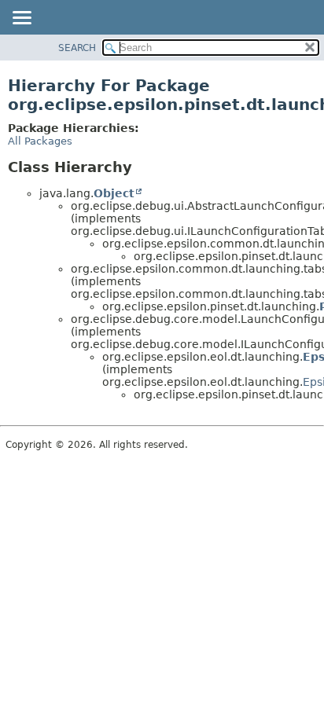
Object (114, 193)
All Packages (40, 141)
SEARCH (77, 47)
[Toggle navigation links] (21, 19)
